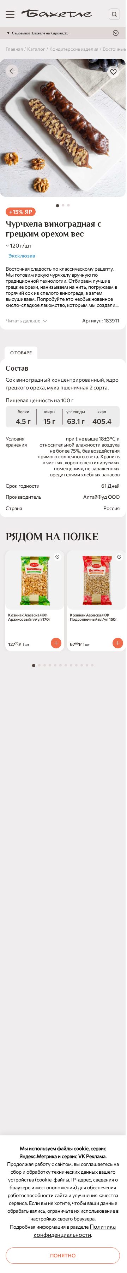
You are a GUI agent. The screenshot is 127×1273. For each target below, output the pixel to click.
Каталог (36, 49)
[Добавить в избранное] (113, 72)
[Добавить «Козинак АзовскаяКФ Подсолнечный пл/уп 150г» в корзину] (118, 643)
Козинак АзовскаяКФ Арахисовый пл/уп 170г (29, 617)
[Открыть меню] (10, 14)
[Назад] (12, 71)
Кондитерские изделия (73, 49)
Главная (14, 49)
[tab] (57, 205)
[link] (57, 14)
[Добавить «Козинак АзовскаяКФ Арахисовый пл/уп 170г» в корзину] (56, 643)
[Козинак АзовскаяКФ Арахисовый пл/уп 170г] (34, 580)
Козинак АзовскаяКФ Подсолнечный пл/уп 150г (93, 617)
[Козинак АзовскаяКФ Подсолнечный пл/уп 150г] (96, 580)
